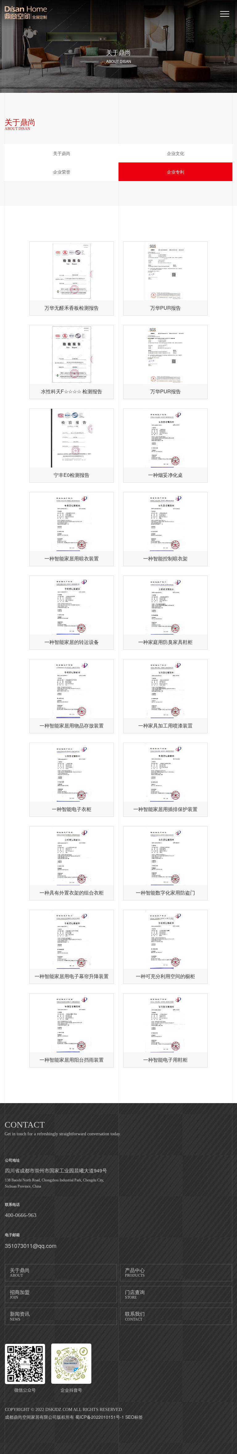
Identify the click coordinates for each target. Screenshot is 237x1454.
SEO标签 (134, 1417)
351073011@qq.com (30, 1245)
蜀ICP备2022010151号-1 (99, 1417)
